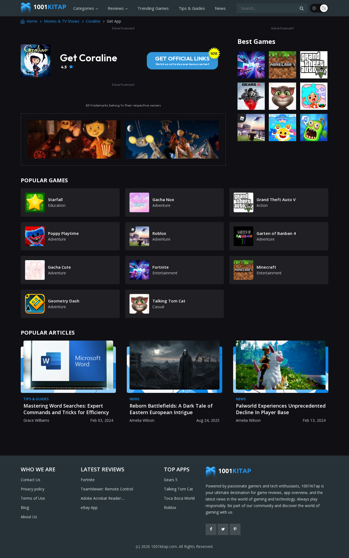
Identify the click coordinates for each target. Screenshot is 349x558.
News (220, 8)
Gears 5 (170, 479)
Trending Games (153, 8)
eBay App (89, 507)
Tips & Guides (192, 8)
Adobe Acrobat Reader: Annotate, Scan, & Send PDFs (107, 499)
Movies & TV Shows (61, 21)
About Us (29, 516)
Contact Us (30, 479)
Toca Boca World (179, 498)
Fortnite (88, 479)
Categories (83, 8)
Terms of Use (33, 498)
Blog (25, 507)
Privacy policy (32, 489)
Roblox (170, 507)
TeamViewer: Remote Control (107, 489)
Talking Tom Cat (178, 489)
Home (31, 21)
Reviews (116, 8)
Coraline (93, 21)
